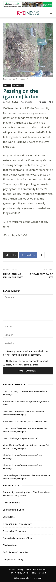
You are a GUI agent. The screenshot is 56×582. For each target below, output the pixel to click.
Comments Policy (15, 569)
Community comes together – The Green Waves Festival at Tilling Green (26, 494)
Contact (42, 572)
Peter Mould (9, 445)
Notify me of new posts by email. (22, 364)
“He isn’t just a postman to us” (33, 421)
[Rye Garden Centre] (28, 4)
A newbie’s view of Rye (41, 275)
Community (18, 85)
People (7, 85)
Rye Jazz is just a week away (17, 524)
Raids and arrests (11, 502)
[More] (41, 255)
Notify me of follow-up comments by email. (27, 361)
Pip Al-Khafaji (12, 102)
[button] (5, 13)
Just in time (9, 517)
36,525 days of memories (15, 552)
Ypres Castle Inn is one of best (18, 538)
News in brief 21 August (14, 531)
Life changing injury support (13, 275)
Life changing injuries (13, 510)
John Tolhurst (9, 401)
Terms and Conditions (36, 569)
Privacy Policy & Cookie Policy (23, 572)
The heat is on (10, 545)
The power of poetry (13, 559)
